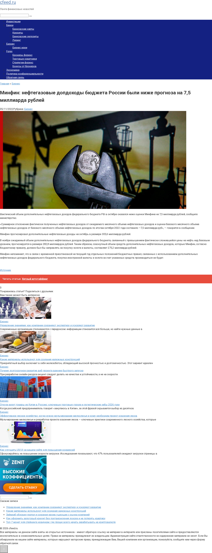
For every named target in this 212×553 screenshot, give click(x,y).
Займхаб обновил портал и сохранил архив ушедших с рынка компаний (48, 514)
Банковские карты (23, 29)
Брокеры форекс (22, 55)
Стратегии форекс (22, 62)
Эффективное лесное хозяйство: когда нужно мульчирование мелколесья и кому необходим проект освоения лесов (68, 415)
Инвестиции (13, 21)
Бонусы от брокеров (24, 66)
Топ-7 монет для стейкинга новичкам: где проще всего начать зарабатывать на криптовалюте (61, 522)
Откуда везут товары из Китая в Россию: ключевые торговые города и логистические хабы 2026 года (60, 404)
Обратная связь (15, 77)
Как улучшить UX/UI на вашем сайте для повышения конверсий (37, 449)
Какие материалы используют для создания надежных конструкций (40, 359)
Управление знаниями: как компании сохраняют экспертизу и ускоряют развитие (47, 325)
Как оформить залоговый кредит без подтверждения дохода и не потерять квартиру (55, 518)
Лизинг (16, 40)
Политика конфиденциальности (24, 73)
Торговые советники (24, 58)
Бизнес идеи (19, 47)
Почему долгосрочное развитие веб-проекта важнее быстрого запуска (41, 370)
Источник (5, 270)
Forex (9, 51)
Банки (9, 25)
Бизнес (10, 43)
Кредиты (17, 32)
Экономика (12, 70)
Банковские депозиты (25, 36)
